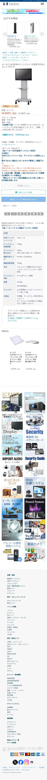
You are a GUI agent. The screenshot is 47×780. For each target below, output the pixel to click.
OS (8, 656)
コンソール (11, 620)
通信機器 (10, 683)
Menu (43, 3)
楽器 (8, 712)
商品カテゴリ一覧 (13, 740)
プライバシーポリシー (29, 767)
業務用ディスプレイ (14, 579)
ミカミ (9, 668)
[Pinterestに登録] (27, 213)
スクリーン (11, 591)
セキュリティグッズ (14, 600)
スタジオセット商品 (14, 734)
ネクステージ (11, 664)
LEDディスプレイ (13, 581)
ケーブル (10, 622)
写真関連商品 (11, 732)
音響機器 (10, 707)
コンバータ (11, 632)
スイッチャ (11, 625)
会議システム (11, 693)
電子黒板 (10, 695)
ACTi (9, 647)
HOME (5, 767)
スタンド (10, 729)
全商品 (4, 53)
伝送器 (9, 630)
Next (42, 34)
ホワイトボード (12, 698)
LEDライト (11, 727)
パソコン (10, 610)
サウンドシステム (13, 704)
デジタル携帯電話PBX (14, 685)
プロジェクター (12, 583)
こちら (33, 749)
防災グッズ (11, 603)
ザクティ (10, 671)
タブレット (11, 613)
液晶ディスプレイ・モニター (17, 617)
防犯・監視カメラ (13, 638)
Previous (5, 34)
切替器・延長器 (12, 627)
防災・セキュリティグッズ (16, 597)
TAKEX (9, 649)
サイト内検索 (11, 742)
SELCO (9, 659)
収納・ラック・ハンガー (15, 690)
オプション (11, 593)
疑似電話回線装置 (13, 681)
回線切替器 (11, 678)
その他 (9, 634)
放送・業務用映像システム (16, 586)
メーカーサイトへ (9, 145)
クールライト (11, 724)
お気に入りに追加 (25, 192)
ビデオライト (11, 722)
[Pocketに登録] (34, 213)
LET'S (9, 651)
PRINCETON (11, 654)
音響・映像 (11, 575)
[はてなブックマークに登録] (21, 213)
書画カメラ (11, 588)
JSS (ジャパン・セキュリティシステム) (20, 644)
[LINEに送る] (40, 213)
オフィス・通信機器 (14, 675)
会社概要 (41, 767)
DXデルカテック (12, 661)
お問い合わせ (26, 770)
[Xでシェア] (14, 213)
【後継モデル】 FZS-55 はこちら (15, 135)
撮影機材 (10, 718)
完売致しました (23, 185)
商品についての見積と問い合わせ (23, 199)
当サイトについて (14, 767)
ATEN (9, 666)
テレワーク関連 (12, 688)
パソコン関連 (11, 607)
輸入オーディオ (12, 710)
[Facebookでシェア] (7, 213)
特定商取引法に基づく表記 (11, 770)
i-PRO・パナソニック (14, 642)
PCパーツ (10, 615)
